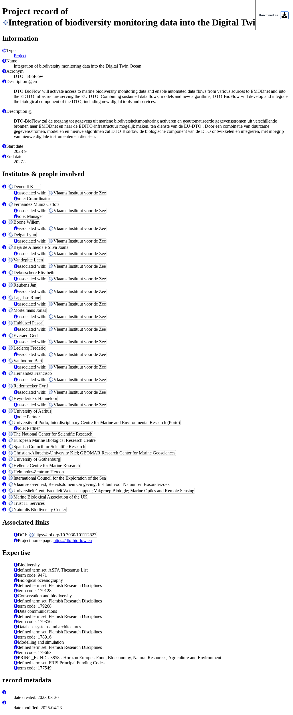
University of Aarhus (32, 411)
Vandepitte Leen (28, 259)
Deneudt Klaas (26, 186)
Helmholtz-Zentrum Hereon (38, 471)
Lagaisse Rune (26, 297)
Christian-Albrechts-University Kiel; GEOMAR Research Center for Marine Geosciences (94, 452)
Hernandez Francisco (32, 373)
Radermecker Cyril (30, 385)
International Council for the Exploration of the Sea (59, 478)
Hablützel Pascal (28, 322)
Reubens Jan (24, 285)
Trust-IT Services (29, 503)
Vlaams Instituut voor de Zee (80, 192)
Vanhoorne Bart (27, 360)
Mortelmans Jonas (29, 310)
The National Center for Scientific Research (52, 434)
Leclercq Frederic (29, 348)
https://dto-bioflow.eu (73, 540)
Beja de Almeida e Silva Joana (40, 247)
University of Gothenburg (36, 459)
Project (20, 55)
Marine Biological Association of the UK (50, 497)
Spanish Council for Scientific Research (49, 446)
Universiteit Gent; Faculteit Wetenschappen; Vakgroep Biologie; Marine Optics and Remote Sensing (103, 490)
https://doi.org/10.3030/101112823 (65, 534)
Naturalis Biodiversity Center (39, 509)
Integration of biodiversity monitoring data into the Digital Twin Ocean (148, 22)
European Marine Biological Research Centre (54, 440)
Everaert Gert (25, 335)
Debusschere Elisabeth (33, 272)
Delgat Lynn (24, 234)
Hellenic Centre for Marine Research (46, 465)
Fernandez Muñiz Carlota (36, 204)
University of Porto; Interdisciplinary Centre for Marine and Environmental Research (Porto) (96, 422)
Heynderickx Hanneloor (35, 398)
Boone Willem (26, 222)
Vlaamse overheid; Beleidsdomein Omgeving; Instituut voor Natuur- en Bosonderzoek (91, 484)
